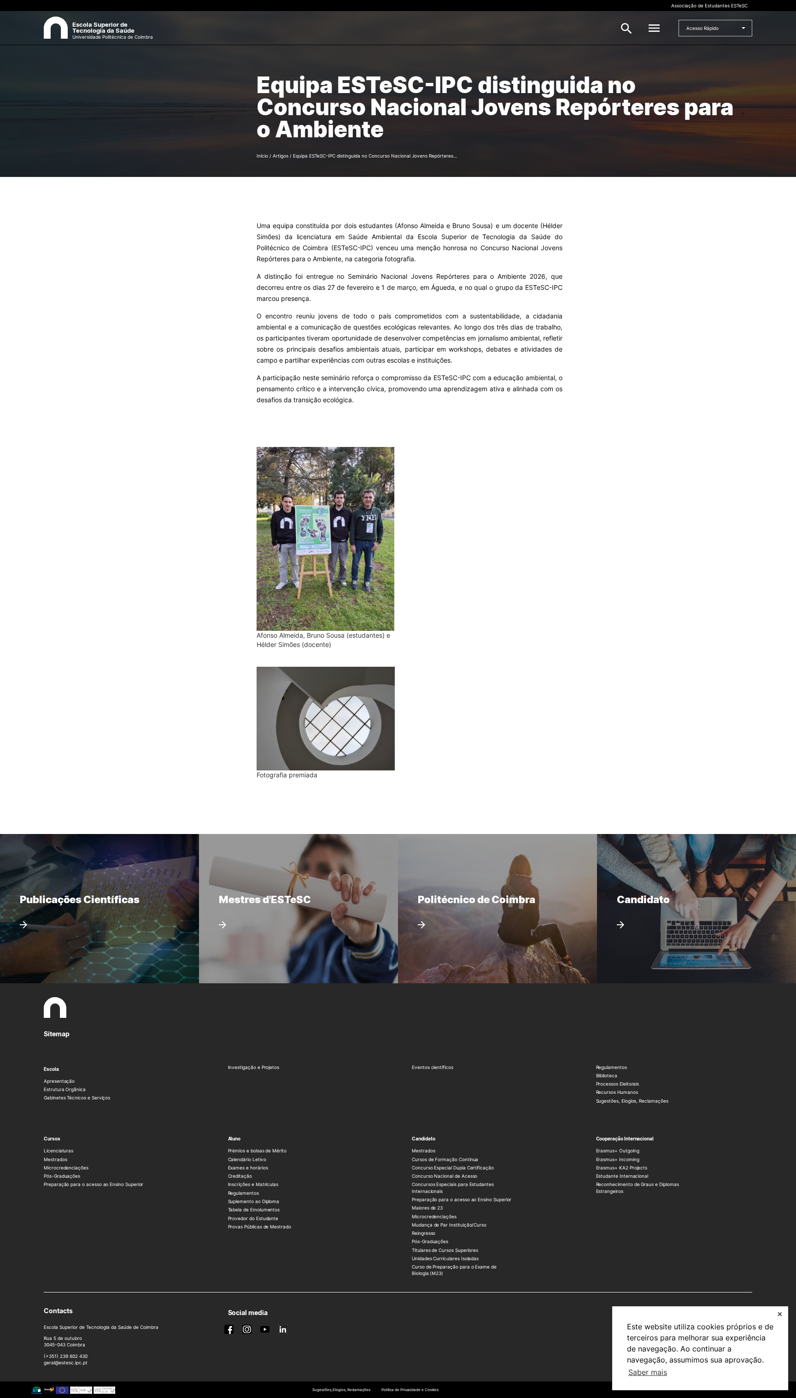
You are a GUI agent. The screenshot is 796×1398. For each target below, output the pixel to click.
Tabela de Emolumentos (254, 1209)
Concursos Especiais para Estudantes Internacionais (453, 1187)
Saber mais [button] (647, 1372)
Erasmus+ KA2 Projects (622, 1167)
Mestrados (55, 1159)
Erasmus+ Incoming (617, 1159)
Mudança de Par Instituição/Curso (449, 1225)
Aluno (234, 1138)
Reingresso (423, 1233)
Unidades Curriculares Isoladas (445, 1258)
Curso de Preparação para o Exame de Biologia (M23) (454, 1270)
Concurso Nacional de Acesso (444, 1176)
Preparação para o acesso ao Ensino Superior (93, 1184)
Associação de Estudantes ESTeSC (709, 5)
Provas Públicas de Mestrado (259, 1226)
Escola (51, 1069)
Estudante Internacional (622, 1176)
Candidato (423, 1138)
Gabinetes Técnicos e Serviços (77, 1097)
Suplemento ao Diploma (254, 1201)
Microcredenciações (66, 1167)
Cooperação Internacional (625, 1138)
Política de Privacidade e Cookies (410, 1389)
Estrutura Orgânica (65, 1089)
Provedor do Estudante (253, 1218)
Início (262, 156)
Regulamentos (611, 1067)
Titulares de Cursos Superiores (445, 1250)
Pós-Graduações (62, 1176)
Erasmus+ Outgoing (617, 1150)
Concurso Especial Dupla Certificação (453, 1167)
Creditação (240, 1176)
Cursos (52, 1138)
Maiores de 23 (427, 1207)
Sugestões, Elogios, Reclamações (632, 1101)
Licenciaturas (58, 1150)
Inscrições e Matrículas (253, 1184)
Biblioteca (606, 1075)
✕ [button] (780, 1314)
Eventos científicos (432, 1067)
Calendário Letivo (247, 1159)
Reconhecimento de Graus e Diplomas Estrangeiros (637, 1187)
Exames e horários (248, 1167)
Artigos (280, 156)
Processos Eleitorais (617, 1084)
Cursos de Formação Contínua (445, 1159)
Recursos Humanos (617, 1092)
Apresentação (59, 1081)
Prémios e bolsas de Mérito (257, 1150)
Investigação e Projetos (254, 1067)
